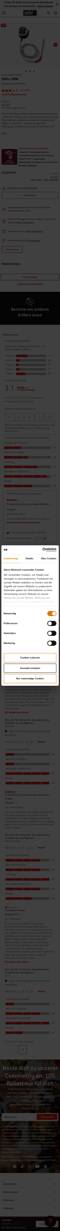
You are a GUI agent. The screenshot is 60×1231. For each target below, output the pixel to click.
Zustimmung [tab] (11, 558)
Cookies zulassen (30, 657)
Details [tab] (29, 558)
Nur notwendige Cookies (30, 678)
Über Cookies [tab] (48, 558)
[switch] (51, 623)
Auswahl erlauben (30, 668)
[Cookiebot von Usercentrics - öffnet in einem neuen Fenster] (42, 550)
